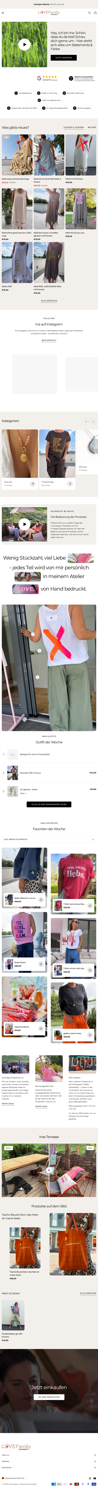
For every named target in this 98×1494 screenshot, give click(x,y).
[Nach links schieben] (86, 422)
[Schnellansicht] (29, 140)
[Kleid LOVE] (17, 262)
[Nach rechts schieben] (93, 422)
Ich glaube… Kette (29, 789)
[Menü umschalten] (2, 12)
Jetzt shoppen (63, 58)
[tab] (74, 127)
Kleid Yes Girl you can (74, 233)
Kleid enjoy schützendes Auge (15, 179)
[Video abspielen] (24, 44)
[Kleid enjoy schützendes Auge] (17, 154)
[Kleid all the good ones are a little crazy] (17, 208)
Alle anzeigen (88, 1293)
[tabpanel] (49, 214)
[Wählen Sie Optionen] (41, 900)
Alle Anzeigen (49, 300)
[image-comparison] (49, 1170)
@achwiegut (49, 340)
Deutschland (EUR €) (14, 1478)
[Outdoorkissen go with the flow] (13, 1315)
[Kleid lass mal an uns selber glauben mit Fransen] (49, 208)
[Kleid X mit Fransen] (80, 154)
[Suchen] (89, 12)
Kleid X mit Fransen (74, 179)
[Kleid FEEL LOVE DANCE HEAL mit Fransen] (49, 262)
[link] (81, 558)
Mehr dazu (8, 1103)
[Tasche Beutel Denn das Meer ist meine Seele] (25, 1247)
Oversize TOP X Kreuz (30, 773)
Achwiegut (13, 1484)
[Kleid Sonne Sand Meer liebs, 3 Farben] (49, 154)
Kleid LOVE (7, 286)
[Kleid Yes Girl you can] (80, 208)
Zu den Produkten (49, 1397)
